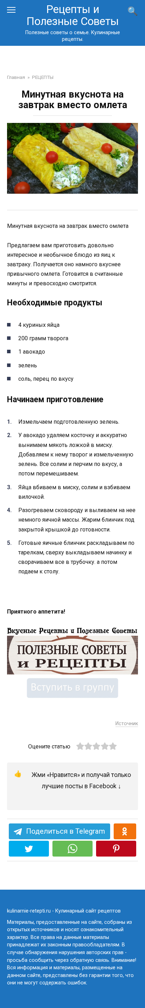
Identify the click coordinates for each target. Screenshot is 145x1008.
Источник (126, 724)
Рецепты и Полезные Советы (72, 15)
